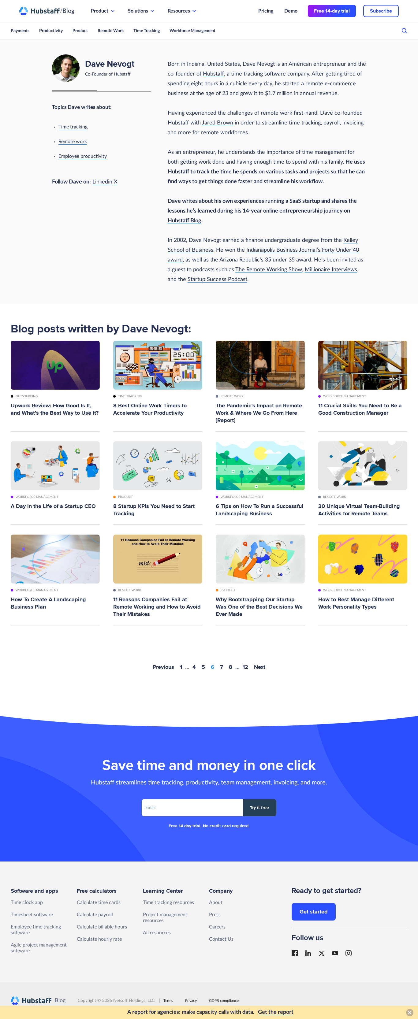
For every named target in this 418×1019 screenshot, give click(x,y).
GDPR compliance (224, 1000)
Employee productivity (82, 156)
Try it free (259, 807)
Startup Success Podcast (217, 279)
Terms (168, 1000)
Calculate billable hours (102, 927)
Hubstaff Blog (184, 221)
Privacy (191, 1000)
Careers (217, 927)
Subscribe (381, 11)
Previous (163, 667)
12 (245, 667)
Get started (314, 911)
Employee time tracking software (36, 930)
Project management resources (165, 917)
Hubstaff (213, 74)
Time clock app (27, 902)
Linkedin (102, 182)
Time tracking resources (168, 902)
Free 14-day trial (332, 11)
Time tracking (73, 126)
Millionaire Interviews (331, 269)
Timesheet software (32, 914)
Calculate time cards (99, 902)
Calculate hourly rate (99, 939)
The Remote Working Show (268, 269)
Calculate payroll (95, 914)
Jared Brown (217, 123)
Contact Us (221, 939)
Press (215, 914)
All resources (157, 932)
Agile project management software (39, 948)
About (215, 902)
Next (259, 667)
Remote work (72, 141)
